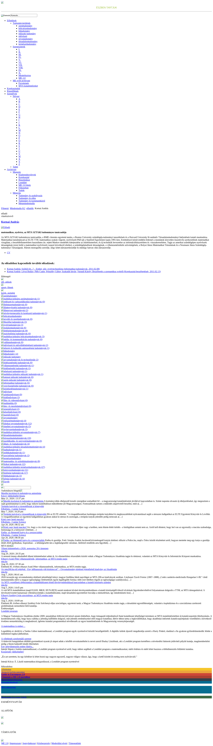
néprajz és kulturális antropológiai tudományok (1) (26, 348)
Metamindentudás (27, 203)
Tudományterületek (21, 23)
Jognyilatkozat (29, 743)
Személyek (12, 93)
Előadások (12, 20)
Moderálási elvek (59, 743)
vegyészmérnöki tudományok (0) (18, 386)
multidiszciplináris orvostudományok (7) (21, 432)
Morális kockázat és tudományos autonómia (21, 493)
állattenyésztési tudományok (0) (17, 307)
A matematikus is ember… (13, 626)
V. (20, 59)
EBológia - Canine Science (13, 509)
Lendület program (9, 611)
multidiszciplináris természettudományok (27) (24, 467)
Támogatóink (75, 743)
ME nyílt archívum (21, 80)
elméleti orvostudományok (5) (17, 426)
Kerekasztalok (13, 88)
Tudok (21, 190)
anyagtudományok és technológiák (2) (20, 359)
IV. (20, 57)
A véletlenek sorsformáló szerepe (16, 638)
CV (8, 252)
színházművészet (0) (12, 394)
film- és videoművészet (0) (15, 400)
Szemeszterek (19, 46)
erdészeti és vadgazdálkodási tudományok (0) (24, 301)
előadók (30, 208)
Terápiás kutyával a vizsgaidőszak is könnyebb (22, 506)
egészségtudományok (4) (14, 420)
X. (20, 73)
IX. (20, 70)
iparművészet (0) (11, 415)
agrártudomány (25, 26)
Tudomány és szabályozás (30, 195)
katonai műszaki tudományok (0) (18, 377)
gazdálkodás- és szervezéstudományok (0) (22, 441)
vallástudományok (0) (13, 342)
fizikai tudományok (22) (14, 464)
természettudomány (27, 44)
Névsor (16, 96)
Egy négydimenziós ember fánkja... (17, 646)
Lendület (23, 182)
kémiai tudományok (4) (14, 478)
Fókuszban (24, 188)
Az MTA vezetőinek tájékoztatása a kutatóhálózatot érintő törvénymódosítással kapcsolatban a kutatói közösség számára (56, 582)
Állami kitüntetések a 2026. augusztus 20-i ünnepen (24, 548)
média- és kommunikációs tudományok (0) (22, 339)
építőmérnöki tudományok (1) (17, 368)
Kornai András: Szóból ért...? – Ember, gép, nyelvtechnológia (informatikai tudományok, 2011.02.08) (53, 269)
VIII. (21, 67)
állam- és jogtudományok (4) (16, 444)
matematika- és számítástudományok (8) (21, 461)
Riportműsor (24, 180)
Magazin (17, 172)
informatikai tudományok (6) (16, 383)
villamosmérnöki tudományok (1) (18, 365)
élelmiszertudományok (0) (15, 304)
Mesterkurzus (25, 75)
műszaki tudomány (27, 33)
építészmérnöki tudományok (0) (17, 362)
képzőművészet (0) (12, 412)
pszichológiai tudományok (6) (17, 333)
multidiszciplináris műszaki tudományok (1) (23, 374)
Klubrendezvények (27, 174)
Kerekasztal (24, 177)
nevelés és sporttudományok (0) (17, 319)
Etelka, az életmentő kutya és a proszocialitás (21, 532)
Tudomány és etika (27, 198)
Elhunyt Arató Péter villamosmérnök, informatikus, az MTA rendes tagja (34, 559)
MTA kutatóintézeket (28, 86)
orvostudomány (26, 39)
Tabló (15, 167)
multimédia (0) (10, 403)
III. (20, 54)
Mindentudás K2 (17, 208)
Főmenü (5, 208)
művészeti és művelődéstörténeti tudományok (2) (25, 345)
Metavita (17, 193)
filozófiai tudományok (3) (15, 322)
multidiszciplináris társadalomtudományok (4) (24, 447)
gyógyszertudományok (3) (15, 429)
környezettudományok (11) (15, 470)
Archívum (11, 169)
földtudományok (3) (12, 476)
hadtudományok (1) (12, 449)
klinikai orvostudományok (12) (17, 423)
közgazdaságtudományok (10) (17, 438)
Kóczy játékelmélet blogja (13, 496)
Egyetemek (24, 83)
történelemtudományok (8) (15, 330)
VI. (20, 62)
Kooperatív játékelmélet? (12, 652)
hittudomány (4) (10, 354)
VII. (20, 65)
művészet (23, 36)
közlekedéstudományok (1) (15, 389)
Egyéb (6, 481)
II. (20, 52)
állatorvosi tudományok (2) (15, 310)
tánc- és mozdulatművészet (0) (17, 406)
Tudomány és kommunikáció (32, 201)
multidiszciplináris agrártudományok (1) (21, 299)
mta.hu (4, 551)
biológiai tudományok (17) (15, 473)
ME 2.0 (22, 78)
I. (19, 49)
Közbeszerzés (43, 743)
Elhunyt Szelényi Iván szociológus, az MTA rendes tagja (27, 595)
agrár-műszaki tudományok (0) (17, 380)
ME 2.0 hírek (25, 185)
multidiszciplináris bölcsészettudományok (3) (23, 336)
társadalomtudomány (28, 41)
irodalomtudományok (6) (14, 328)
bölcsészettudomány (28, 28)
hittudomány (24, 31)
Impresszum (15, 743)
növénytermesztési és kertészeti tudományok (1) (25, 313)
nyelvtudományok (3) (13, 325)
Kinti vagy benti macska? (12, 519)
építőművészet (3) (11, 397)
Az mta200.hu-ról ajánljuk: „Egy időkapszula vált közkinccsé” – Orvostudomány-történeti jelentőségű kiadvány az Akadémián (59, 569)
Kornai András (10, 221)
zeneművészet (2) (11, 409)
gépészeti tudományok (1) (15, 371)
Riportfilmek (13, 91)
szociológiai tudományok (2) (16, 455)
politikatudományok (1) (14, 452)
